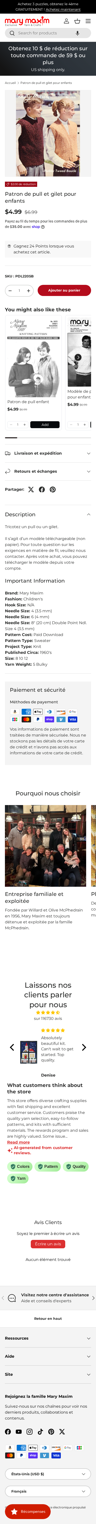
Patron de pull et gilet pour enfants (46, 82)
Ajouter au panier (64, 290)
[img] (48, 1012)
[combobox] (48, 33)
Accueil (10, 82)
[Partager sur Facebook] (41, 489)
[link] (33, 357)
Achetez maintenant (63, 9)
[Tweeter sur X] (31, 489)
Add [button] (45, 424)
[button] (77, 33)
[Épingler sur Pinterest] (52, 489)
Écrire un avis (48, 1244)
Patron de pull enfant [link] (28, 401)
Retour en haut (48, 1318)
